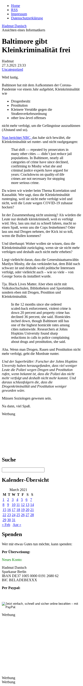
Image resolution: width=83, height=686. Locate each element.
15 (4, 510)
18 (18, 510)
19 (23, 510)
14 (32, 505)
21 (32, 510)
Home (15, 6)
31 (13, 520)
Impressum (19, 14)
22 (4, 515)
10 (13, 505)
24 (13, 515)
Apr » (17, 525)
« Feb (6, 525)
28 (32, 515)
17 (13, 510)
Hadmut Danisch (14, 26)
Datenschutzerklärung (27, 18)
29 (4, 520)
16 (9, 510)
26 (23, 515)
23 (9, 515)
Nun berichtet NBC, (17, 138)
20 (27, 510)
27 (27, 515)
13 (27, 505)
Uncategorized (12, 69)
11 (18, 505)
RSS (14, 10)
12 (23, 505)
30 (9, 520)
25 (18, 515)
